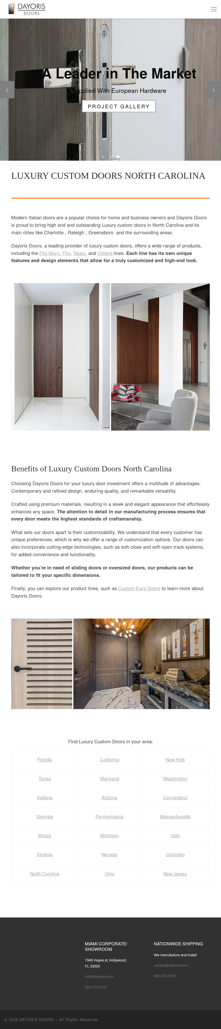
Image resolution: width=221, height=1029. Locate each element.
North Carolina (44, 873)
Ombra (106, 252)
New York (175, 759)
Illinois (44, 835)
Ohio (110, 873)
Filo (66, 252)
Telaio (79, 252)
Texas (45, 778)
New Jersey (175, 873)
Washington (175, 778)
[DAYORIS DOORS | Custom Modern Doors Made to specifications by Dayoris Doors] (31, 8)
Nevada (109, 854)
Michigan (109, 835)
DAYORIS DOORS (37, 1019)
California (109, 759)
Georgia (45, 816)
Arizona (109, 797)
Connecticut (175, 797)
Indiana (44, 797)
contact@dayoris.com (171, 965)
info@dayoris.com (99, 976)
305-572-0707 (96, 987)
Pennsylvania (109, 816)
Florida (44, 759)
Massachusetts (175, 816)
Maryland (109, 778)
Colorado (175, 854)
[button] (60, 357)
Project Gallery (110, 106)
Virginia (45, 854)
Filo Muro (49, 252)
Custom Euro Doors (139, 588)
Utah (175, 835)
